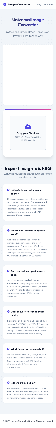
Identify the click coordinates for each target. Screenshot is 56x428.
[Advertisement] (28, 75)
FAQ (39, 4)
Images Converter (19, 4)
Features (48, 4)
